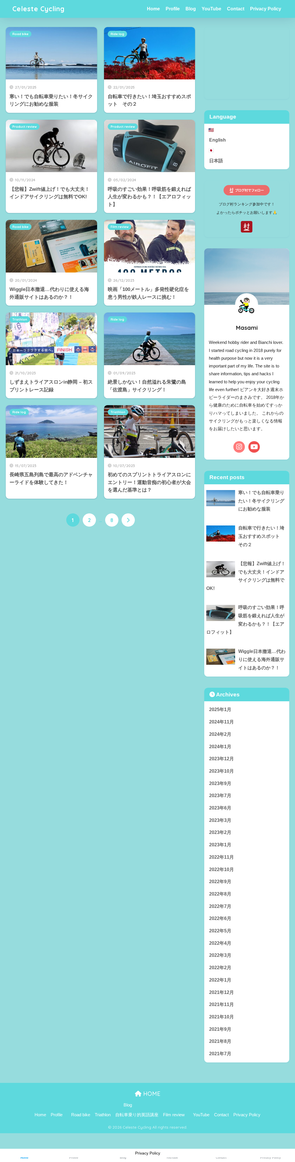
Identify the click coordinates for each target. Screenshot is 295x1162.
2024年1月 (220, 746)
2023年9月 (220, 783)
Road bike (20, 34)
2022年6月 (220, 918)
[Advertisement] (246, 63)
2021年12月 (221, 992)
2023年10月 (221, 771)
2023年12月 (221, 758)
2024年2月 (220, 734)
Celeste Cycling (38, 9)
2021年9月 (220, 1029)
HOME (150, 1093)
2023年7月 (220, 795)
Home (153, 8)
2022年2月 (220, 967)
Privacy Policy (265, 8)
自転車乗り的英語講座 (136, 1115)
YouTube (211, 8)
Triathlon (19, 319)
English (217, 140)
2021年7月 (220, 1053)
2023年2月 (220, 832)
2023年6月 (220, 807)
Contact (235, 8)
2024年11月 (221, 721)
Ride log (117, 34)
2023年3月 (220, 820)
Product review (24, 127)
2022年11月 (221, 857)
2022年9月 (220, 881)
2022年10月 (221, 869)
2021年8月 (220, 1041)
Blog (191, 8)
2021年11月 (221, 1004)
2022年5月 (220, 930)
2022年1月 (220, 980)
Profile (173, 8)
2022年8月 (220, 893)
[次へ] (128, 520)
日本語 (216, 160)
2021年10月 (221, 1016)
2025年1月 (220, 709)
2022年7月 (220, 906)
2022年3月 (220, 955)
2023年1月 (220, 844)
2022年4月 (220, 943)
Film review (119, 227)
